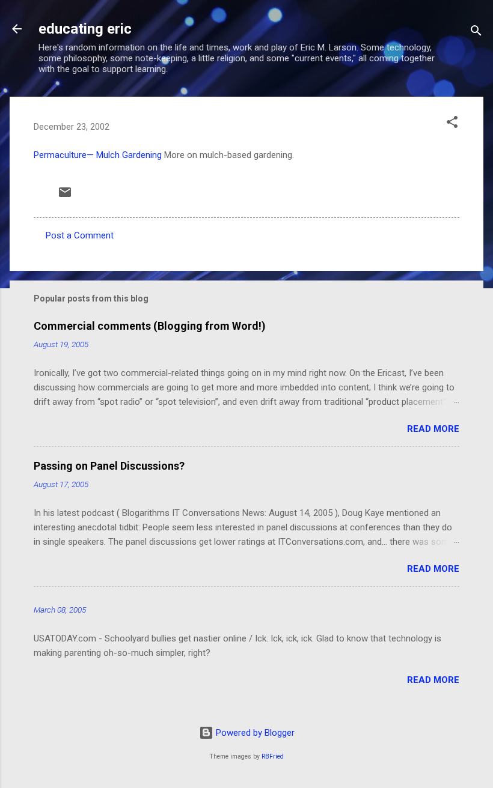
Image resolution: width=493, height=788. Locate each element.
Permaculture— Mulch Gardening (98, 155)
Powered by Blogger (254, 732)
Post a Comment (80, 235)
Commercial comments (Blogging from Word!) (150, 326)
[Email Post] (65, 196)
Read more (433, 428)
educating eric (85, 28)
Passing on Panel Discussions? (109, 465)
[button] (452, 124)
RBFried (273, 756)
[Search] (476, 32)
